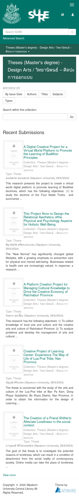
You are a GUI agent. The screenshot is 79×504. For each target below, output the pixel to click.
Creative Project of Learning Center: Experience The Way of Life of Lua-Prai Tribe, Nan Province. (46, 356)
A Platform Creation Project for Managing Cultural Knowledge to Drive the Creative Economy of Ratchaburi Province (47, 289)
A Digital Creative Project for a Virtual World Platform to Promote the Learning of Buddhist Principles (48, 152)
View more (9, 475)
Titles (44, 94)
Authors (31, 94)
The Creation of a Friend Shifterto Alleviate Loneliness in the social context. (47, 421)
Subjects (58, 94)
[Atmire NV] (65, 489)
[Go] (72, 32)
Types (8, 100)
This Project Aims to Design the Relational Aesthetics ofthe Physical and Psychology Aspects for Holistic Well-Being (48, 219)
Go (72, 117)
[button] (62, 14)
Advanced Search (13, 38)
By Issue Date (13, 94)
